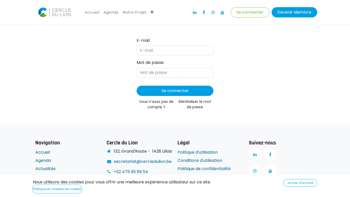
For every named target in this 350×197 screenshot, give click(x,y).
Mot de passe (150, 62)
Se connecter (250, 12)
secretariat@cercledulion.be (143, 161)
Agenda (43, 160)
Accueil (42, 152)
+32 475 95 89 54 (131, 172)
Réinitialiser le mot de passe (195, 104)
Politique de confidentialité (205, 169)
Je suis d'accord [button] (300, 183)
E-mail (143, 40)
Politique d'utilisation (198, 152)
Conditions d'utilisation (200, 160)
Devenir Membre (294, 12)
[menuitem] (92, 12)
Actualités (45, 169)
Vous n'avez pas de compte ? (156, 104)
